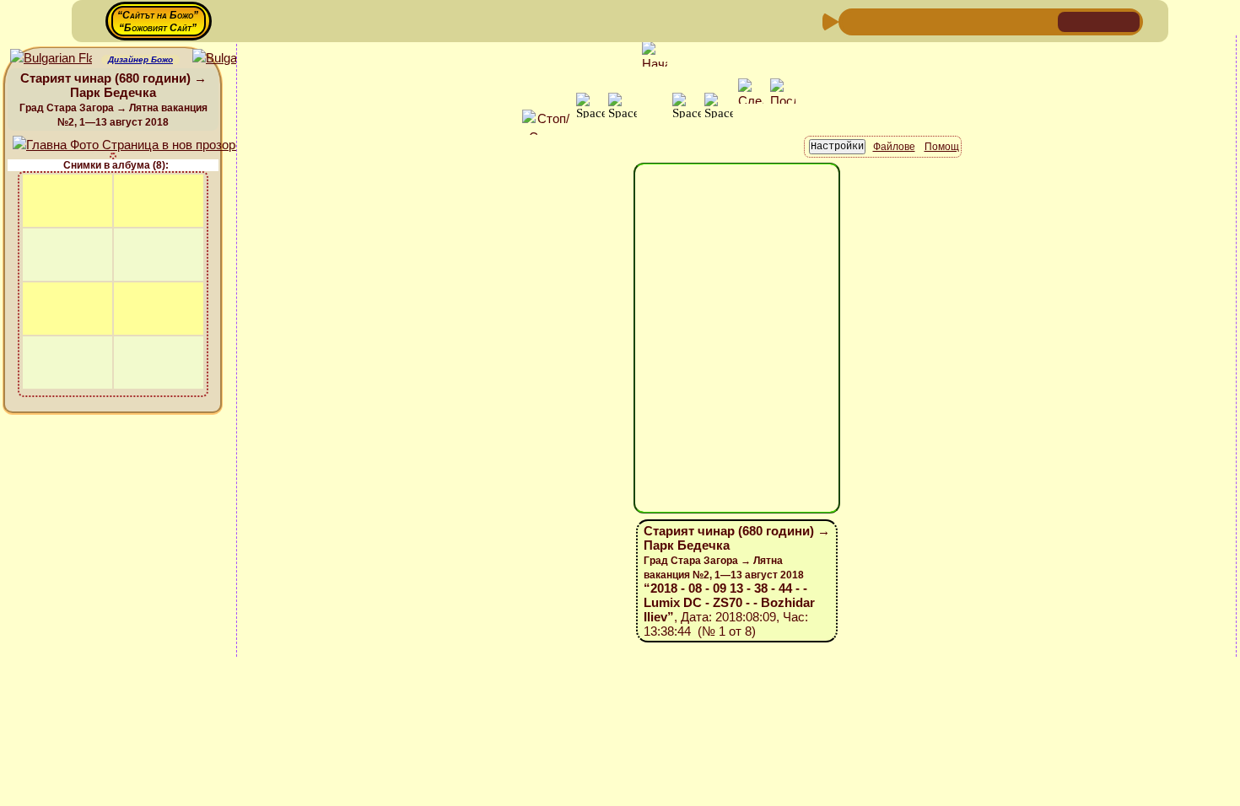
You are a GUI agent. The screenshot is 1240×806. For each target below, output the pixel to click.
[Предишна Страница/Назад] (854, 20)
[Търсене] (1042, 20)
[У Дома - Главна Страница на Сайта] (1072, 20)
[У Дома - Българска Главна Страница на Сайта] (1099, 20)
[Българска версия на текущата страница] (233, 59)
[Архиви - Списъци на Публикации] (908, 20)
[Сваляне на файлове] (1015, 20)
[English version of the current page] (51, 59)
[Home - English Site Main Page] (1126, 20)
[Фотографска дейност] (989, 20)
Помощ (942, 147)
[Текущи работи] (962, 20)
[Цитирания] (935, 20)
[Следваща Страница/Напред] (881, 20)
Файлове (894, 147)
